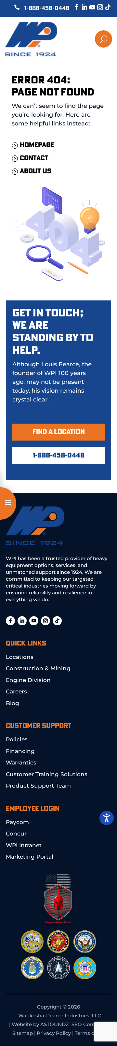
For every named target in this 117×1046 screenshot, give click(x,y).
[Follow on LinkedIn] (81, 7)
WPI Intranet (24, 845)
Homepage (37, 145)
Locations (19, 657)
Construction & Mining (38, 668)
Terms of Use (91, 1033)
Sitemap (22, 1033)
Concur (16, 833)
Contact (34, 158)
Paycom (17, 822)
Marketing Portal (29, 856)
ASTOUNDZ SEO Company (73, 1024)
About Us (35, 171)
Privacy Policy (54, 1033)
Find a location (58, 432)
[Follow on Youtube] (89, 7)
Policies (17, 739)
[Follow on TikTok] (104, 7)
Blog (12, 703)
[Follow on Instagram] (96, 7)
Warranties (21, 762)
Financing (20, 751)
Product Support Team (38, 785)
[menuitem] (82, 39)
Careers (16, 691)
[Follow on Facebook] (73, 7)
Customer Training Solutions (46, 774)
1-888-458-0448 (46, 8)
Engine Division (28, 680)
